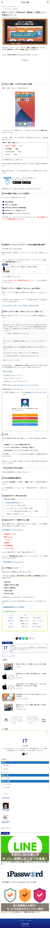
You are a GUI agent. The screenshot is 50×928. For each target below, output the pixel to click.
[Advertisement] (25, 72)
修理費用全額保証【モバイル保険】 (14, 607)
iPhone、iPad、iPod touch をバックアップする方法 (22, 385)
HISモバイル (11, 626)
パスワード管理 (7, 784)
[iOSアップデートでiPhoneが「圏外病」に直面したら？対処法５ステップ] (23, 638)
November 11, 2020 (25, 333)
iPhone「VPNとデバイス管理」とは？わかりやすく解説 (31, 664)
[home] (11, 651)
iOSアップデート (6, 655)
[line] (26, 638)
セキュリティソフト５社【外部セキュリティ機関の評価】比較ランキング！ (21, 912)
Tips (4, 762)
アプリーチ (27, 179)
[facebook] (20, 638)
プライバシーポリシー (22, 920)
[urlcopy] (33, 638)
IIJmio (10, 623)
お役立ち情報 (6, 781)
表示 (27, 60)
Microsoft (5, 768)
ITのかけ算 (25, 2)
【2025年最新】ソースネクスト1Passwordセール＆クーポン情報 (18, 882)
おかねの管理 (6, 787)
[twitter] (17, 638)
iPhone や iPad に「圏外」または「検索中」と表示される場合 (20, 305)
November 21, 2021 (34, 355)
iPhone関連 (12, 655)
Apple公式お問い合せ (12, 502)
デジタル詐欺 (6, 778)
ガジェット (6, 772)
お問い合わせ (29, 920)
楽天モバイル (11, 620)
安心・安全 (6, 775)
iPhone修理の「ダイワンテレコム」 (12, 530)
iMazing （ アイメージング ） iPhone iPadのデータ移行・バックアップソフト (25, 409)
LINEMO (11, 617)
